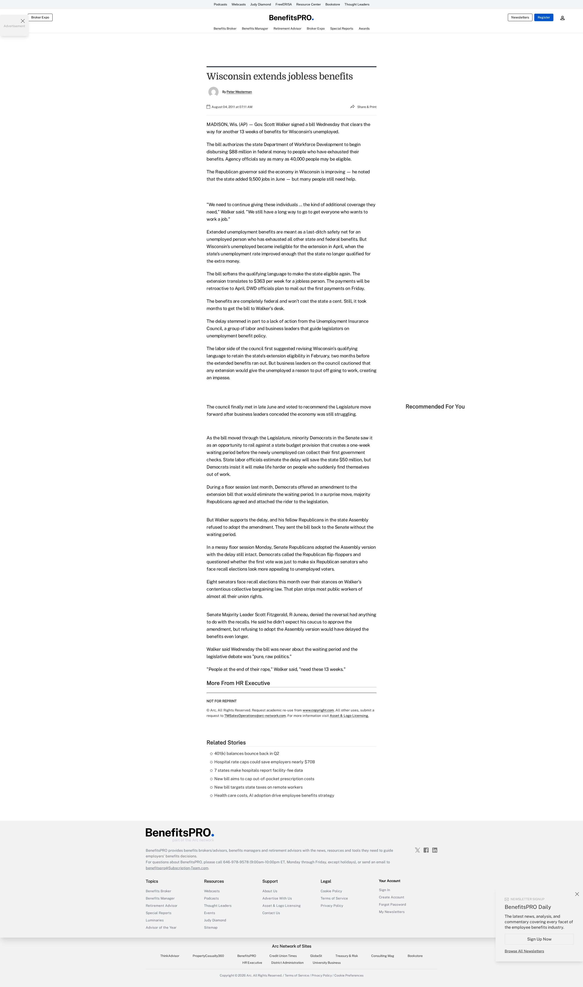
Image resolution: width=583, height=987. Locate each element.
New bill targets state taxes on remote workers (258, 787)
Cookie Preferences (348, 975)
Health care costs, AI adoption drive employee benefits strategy (274, 795)
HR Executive (252, 962)
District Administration (287, 962)
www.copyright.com (318, 710)
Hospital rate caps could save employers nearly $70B (264, 761)
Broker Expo (40, 17)
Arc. (249, 975)
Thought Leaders (357, 4)
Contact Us (271, 913)
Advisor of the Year (161, 927)
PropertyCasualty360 (208, 956)
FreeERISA (284, 4)
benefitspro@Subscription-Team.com (177, 868)
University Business (327, 962)
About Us (269, 891)
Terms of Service (334, 898)
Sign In (384, 890)
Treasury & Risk (346, 956)
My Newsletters (392, 912)
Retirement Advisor (161, 906)
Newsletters (520, 17)
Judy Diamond (260, 4)
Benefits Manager (160, 898)
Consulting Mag (382, 956)
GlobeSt (316, 956)
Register (544, 17)
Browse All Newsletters (524, 951)
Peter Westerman (239, 92)
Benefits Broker (158, 891)
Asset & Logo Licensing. (349, 716)
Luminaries (155, 920)
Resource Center (308, 4)
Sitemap (210, 927)
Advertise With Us (277, 898)
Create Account (391, 897)
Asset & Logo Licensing (281, 906)
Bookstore (332, 4)
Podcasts (220, 4)
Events (209, 913)
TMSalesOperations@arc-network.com (255, 716)
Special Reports (158, 913)
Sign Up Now (539, 939)
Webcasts (239, 4)
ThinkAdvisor (169, 956)
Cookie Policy (331, 891)
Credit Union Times (283, 956)
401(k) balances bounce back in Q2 (246, 753)
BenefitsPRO (246, 956)
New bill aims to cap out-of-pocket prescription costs (264, 778)
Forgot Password (392, 904)
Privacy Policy (332, 906)
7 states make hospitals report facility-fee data (258, 770)
